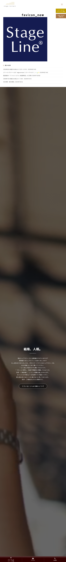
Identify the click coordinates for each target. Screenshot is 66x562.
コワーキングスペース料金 (11, 560)
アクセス (33, 560)
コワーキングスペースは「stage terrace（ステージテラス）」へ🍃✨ (21, 72)
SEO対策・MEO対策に (9, 81)
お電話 (55, 560)
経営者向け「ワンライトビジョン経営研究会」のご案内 (17, 75)
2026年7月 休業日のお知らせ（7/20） (13, 78)
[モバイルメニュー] (62, 4)
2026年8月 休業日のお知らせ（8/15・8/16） (15, 69)
